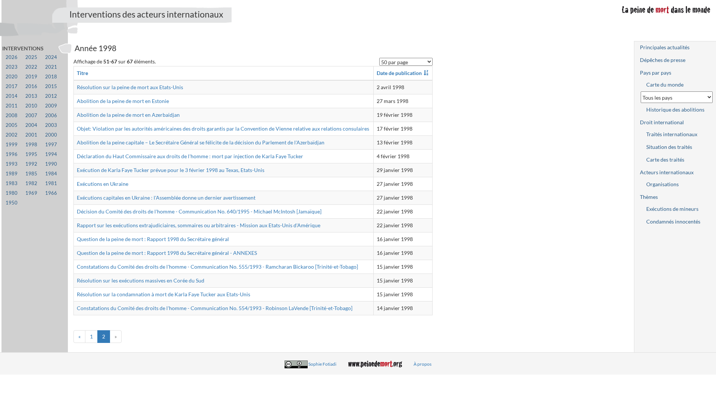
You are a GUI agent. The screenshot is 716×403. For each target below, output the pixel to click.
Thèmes (649, 197)
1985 (31, 173)
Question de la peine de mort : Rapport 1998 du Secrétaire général (153, 239)
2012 (51, 96)
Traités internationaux (671, 134)
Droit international (662, 122)
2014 (12, 96)
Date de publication (399, 73)
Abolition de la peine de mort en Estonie (123, 101)
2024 (51, 57)
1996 (12, 154)
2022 (31, 67)
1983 (12, 183)
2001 (31, 135)
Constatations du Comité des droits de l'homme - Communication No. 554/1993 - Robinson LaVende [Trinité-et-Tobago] (214, 308)
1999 (12, 144)
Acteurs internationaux (667, 172)
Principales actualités (665, 47)
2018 (51, 76)
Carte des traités (665, 159)
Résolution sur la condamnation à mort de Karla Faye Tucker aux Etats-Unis (163, 294)
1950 (12, 203)
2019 (31, 76)
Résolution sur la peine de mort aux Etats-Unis (130, 87)
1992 (31, 164)
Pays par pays (655, 72)
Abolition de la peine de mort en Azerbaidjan (128, 115)
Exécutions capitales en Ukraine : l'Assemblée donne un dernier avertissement (166, 197)
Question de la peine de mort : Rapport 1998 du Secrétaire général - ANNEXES (167, 253)
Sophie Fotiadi (322, 364)
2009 (51, 106)
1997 (51, 144)
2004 (31, 125)
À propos (422, 364)
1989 (12, 173)
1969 (31, 193)
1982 (31, 183)
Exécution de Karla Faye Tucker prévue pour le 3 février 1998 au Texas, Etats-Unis (170, 170)
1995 (31, 154)
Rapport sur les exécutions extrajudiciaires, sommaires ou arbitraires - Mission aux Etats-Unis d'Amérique (198, 225)
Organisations (662, 184)
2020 (12, 76)
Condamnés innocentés (673, 221)
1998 (31, 144)
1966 (51, 193)
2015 (51, 86)
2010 (31, 106)
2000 (51, 135)
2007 (31, 115)
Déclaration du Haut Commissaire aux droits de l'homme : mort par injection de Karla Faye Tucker (190, 156)
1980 (12, 193)
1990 (51, 164)
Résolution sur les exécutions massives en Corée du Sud (140, 280)
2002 (12, 135)
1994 (51, 154)
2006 (51, 115)
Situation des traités (669, 147)
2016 (31, 86)
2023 (12, 67)
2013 (31, 96)
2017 (12, 86)
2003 (51, 125)
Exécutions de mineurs (672, 209)
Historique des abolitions (675, 109)
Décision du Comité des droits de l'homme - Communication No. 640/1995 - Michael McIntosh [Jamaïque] (199, 211)
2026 (12, 57)
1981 (51, 183)
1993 (12, 164)
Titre (82, 73)
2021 (51, 67)
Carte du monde (665, 84)
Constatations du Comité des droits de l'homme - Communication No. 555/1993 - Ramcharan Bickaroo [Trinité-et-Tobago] (217, 266)
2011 (12, 106)
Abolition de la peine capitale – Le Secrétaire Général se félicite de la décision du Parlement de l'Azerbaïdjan (200, 142)
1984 (51, 173)
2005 (12, 125)
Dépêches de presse (662, 60)
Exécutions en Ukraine (102, 184)
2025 (31, 57)
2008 (12, 115)
